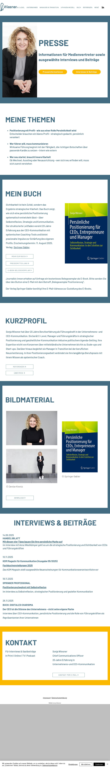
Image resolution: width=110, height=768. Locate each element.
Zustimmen (99, 764)
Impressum (47, 698)
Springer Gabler (21, 247)
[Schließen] (107, 764)
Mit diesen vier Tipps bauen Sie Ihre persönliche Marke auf (33, 541)
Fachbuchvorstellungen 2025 (18, 565)
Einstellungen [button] (73, 764)
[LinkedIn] (102, 7)
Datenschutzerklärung (59, 698)
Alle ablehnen (85, 764)
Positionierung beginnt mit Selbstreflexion (24, 587)
